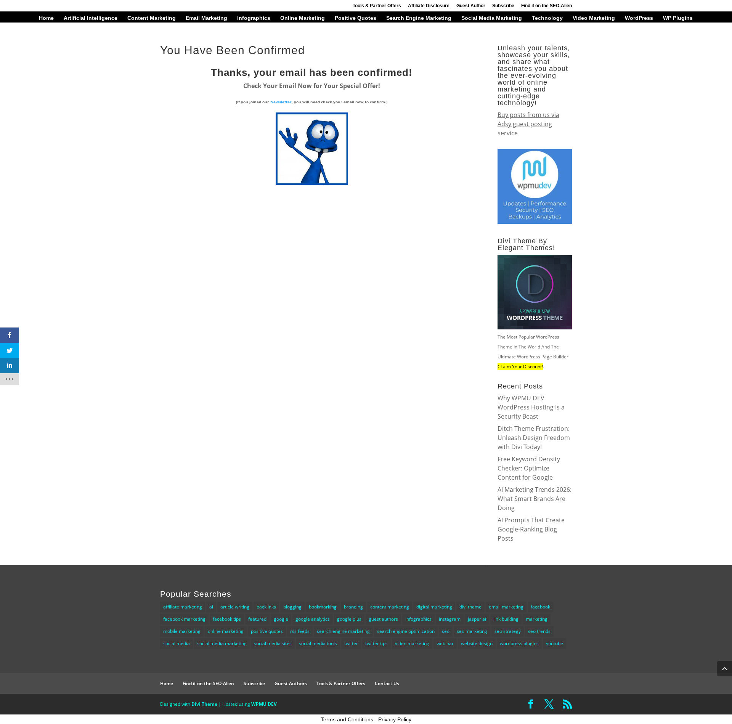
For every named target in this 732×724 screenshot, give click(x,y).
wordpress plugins (519, 643)
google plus (349, 619)
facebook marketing (184, 619)
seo (445, 631)
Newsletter (281, 101)
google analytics (312, 619)
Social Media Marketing (491, 18)
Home (46, 18)
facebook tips (227, 619)
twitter (351, 643)
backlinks (266, 607)
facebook (540, 607)
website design (477, 643)
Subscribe (503, 5)
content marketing (389, 607)
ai (211, 607)
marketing (536, 619)
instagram (450, 619)
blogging (292, 607)
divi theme (470, 607)
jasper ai (477, 619)
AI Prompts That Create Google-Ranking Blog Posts (531, 529)
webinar (445, 643)
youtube (554, 643)
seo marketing (472, 631)
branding (353, 607)
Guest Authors (290, 683)
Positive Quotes (355, 18)
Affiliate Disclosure (428, 5)
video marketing (412, 643)
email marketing (506, 607)
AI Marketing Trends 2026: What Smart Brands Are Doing (534, 498)
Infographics (253, 18)
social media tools (318, 643)
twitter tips (376, 643)
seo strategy (507, 631)
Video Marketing (594, 18)
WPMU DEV (264, 704)
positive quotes (267, 631)
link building (505, 619)
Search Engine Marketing (418, 18)
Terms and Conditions (347, 719)
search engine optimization (406, 631)
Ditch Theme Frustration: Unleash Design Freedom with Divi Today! (534, 437)
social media (176, 643)
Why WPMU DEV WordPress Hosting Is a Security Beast (531, 407)
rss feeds (300, 631)
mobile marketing (182, 631)
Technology (547, 18)
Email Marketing (206, 18)
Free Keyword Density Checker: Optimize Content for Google (529, 468)
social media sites (273, 643)
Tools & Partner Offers (377, 5)
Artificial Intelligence (90, 18)
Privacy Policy (394, 719)
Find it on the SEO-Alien (546, 5)
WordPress (639, 18)
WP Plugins (678, 18)
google (281, 619)
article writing (234, 607)
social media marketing (222, 643)
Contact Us (387, 683)
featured (257, 619)
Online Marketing (302, 18)
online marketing (226, 631)
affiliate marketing (182, 607)
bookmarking (323, 607)
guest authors (383, 619)
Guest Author (470, 5)
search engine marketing (343, 631)
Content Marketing (151, 18)
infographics (418, 619)
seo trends (539, 631)
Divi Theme (204, 704)
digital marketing (434, 607)
